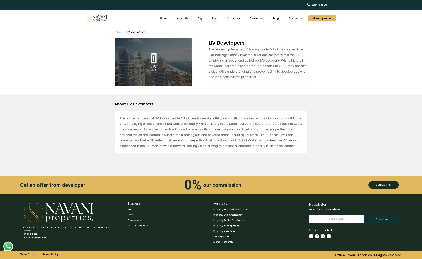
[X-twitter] (329, 236)
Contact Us (319, 5)
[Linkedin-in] (323, 236)
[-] (97, 18)
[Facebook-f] (311, 236)
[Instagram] (317, 236)
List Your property (322, 18)
